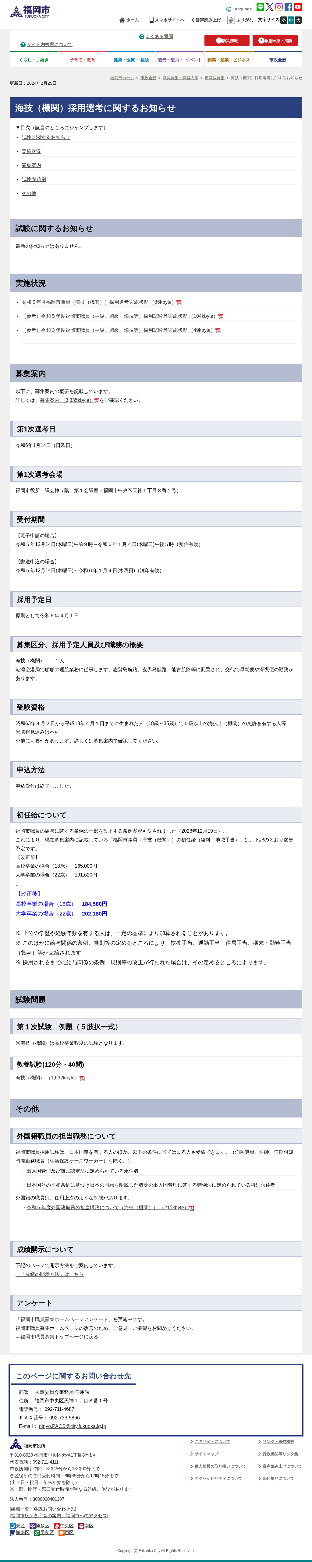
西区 (69, 1532)
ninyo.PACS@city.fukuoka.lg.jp (72, 1426)
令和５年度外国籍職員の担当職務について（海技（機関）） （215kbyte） (108, 1207)
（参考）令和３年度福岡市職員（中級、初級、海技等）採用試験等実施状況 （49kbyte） (118, 330)
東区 (20, 1525)
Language (242, 8)
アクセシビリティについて (218, 1478)
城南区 (23, 1532)
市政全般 (277, 59)
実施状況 (31, 151)
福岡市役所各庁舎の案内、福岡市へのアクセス (59, 1515)
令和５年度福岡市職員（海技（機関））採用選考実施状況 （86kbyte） (99, 302)
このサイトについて (212, 1441)
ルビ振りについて (278, 1478)
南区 (89, 1525)
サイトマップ (206, 1454)
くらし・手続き (34, 59)
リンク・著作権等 (278, 1441)
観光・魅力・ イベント (180, 59)
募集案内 (31, 165)
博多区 (42, 1525)
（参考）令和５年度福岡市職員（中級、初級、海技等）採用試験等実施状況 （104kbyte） (120, 316)
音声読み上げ (208, 19)
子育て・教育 (82, 59)
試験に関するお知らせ (46, 137)
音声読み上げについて (282, 1466)
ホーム (132, 19)
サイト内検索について (50, 44)
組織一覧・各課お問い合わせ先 (43, 1509)
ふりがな (245, 19)
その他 (29, 193)
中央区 (67, 1525)
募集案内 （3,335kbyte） (67, 400)
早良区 (47, 1532)
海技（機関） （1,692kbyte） (48, 1077)
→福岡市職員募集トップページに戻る (57, 1336)
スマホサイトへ (170, 19)
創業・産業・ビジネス (228, 59)
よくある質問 (159, 36)
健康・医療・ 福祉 (131, 59)
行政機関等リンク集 (280, 1454)
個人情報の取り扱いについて (220, 1466)
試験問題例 (34, 179)
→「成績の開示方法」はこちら (50, 1274)
